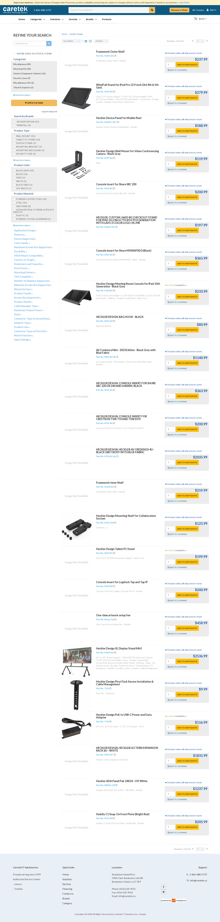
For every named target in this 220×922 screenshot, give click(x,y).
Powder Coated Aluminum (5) (33, 219)
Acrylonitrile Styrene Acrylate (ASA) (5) (33, 211)
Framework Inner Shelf (110, 482)
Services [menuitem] (73, 19)
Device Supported (24, 238)
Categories (19, 59)
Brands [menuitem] (89, 19)
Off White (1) (23, 188)
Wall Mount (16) (25, 136)
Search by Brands (24, 116)
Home (65, 874)
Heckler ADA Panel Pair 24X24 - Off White (121, 781)
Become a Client (179, 10)
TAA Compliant (23, 276)
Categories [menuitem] (36, 19)
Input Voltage (22, 339)
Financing (67, 888)
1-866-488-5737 (42, 10)
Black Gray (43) (25, 170)
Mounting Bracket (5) (29, 147)
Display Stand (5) (26, 143)
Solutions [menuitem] (55, 19)
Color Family (21, 243)
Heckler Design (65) (27, 121)
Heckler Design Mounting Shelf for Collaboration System (126, 517)
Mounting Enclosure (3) (30, 150)
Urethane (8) (23, 206)
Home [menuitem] (22, 19)
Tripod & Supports (23, 87)
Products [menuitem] (106, 19)
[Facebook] (163, 887)
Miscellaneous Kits (23, 82)
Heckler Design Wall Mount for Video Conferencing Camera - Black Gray (127, 152)
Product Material (24, 193)
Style (17, 314)
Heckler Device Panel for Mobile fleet (119, 118)
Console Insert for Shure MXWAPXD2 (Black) (123, 250)
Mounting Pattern (24, 272)
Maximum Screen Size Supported (32, 247)
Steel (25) (21, 202)
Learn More (184, 2)
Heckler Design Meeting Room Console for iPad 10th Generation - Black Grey (128, 285)
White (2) (21, 181)
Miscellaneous (22, 64)
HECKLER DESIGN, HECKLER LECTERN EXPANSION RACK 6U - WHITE (127, 749)
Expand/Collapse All (49, 112)
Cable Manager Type (26, 306)
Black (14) (22, 174)
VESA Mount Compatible (28, 255)
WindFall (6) (23, 125)
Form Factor (21, 268)
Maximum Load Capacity (28, 264)
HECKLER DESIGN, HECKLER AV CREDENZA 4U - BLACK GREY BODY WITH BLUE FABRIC (125, 450)
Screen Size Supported (27, 297)
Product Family (22, 293)
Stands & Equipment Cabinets (29, 73)
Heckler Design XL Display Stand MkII (119, 648)
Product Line (21, 327)
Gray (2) (20, 177)
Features (19, 234)
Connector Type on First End (30, 331)
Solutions (67, 879)
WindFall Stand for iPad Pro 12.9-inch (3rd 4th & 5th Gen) (127, 86)
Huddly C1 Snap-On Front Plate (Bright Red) (122, 814)
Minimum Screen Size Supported (32, 285)
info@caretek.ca (198, 880)
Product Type (22, 130)
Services (66, 884)
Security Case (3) (26, 154)
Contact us (67, 893)
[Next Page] (207, 41)
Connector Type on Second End (31, 318)
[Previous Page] (193, 41)
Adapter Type (22, 322)
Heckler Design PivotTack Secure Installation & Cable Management (125, 683)
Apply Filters (35, 103)
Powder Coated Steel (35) (31, 199)
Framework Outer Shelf (110, 51)
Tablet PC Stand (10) (28, 139)
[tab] (34, 116)
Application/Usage (25, 230)
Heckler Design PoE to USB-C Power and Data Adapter (124, 716)
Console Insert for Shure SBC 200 (116, 184)
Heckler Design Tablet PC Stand (115, 549)
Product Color (22, 165)
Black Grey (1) (24, 185)
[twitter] (163, 891)
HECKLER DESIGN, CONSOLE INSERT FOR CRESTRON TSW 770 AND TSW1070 (121, 417)
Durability (20, 251)
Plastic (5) (22, 215)
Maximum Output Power (28, 310)
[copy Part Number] (116, 56)
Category (67, 903)
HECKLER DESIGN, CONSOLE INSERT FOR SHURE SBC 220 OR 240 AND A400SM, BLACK (126, 384)
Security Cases (21, 78)
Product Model (22, 301)
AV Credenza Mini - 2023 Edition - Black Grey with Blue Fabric (126, 351)
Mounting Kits (22, 69)
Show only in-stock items (34, 53)
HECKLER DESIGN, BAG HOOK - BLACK (120, 316)
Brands (66, 898)
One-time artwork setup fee (113, 615)
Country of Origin (24, 259)
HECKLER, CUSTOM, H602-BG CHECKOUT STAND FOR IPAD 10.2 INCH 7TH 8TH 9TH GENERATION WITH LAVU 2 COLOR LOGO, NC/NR (126, 220)
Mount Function (23, 335)
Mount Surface (22, 289)
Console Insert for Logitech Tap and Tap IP (122, 582)
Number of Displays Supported (31, 280)
